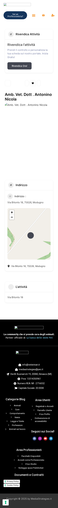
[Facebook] (34, 438)
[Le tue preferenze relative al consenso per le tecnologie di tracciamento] (6, 502)
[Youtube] (45, 438)
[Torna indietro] (8, 83)
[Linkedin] (51, 438)
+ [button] (12, 212)
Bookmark (33, 83)
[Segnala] (39, 83)
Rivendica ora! (19, 65)
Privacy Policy (13, 481)
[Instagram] (40, 438)
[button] (33, 15)
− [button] (12, 217)
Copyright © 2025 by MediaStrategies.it (29, 499)
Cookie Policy (13, 485)
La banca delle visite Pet (39, 337)
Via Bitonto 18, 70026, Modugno (25, 202)
